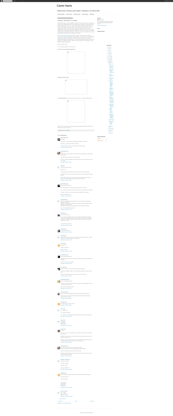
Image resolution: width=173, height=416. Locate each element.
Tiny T (62, 308)
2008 (109, 61)
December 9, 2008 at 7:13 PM (66, 325)
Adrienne (62, 235)
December (111, 62)
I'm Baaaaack (111, 65)
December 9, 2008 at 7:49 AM (66, 162)
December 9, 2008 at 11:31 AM (66, 239)
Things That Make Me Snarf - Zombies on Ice (111, 71)
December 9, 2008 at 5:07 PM (66, 305)
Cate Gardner (63, 254)
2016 (109, 48)
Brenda (62, 329)
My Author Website (61, 14)
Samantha (63, 302)
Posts (100, 138)
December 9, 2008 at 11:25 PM (66, 387)
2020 (109, 47)
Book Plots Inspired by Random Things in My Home (111, 116)
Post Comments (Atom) (67, 403)
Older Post (92, 401)
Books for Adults (85, 14)
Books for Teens (69, 14)
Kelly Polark (63, 199)
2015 (109, 50)
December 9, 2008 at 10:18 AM (66, 225)
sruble (62, 320)
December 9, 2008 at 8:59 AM (66, 196)
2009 (109, 59)
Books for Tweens (77, 14)
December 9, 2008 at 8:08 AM (66, 180)
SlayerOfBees (63, 183)
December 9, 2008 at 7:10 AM (66, 147)
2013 (109, 53)
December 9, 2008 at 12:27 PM (66, 263)
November (111, 126)
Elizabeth (62, 373)
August (110, 132)
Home (76, 401)
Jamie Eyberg (63, 151)
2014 (109, 51)
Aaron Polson (63, 137)
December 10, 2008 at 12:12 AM (66, 396)
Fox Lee (62, 243)
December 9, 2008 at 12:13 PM (66, 251)
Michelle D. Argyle (64, 359)
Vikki (62, 165)
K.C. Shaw (63, 267)
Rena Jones (63, 391)
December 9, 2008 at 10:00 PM (66, 369)
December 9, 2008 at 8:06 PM (66, 355)
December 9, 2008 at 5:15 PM (66, 316)
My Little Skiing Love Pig (111, 75)
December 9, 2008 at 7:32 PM (66, 342)
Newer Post (60, 401)
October (110, 128)
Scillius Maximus (64, 279)
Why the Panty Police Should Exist (111, 123)
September (111, 130)
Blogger (91, 412)
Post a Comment (62, 398)
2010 (109, 58)
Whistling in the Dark (111, 67)
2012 (109, 55)
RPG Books (92, 14)
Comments (101, 140)
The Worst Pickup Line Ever (111, 89)
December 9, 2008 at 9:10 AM (66, 209)
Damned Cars (111, 119)
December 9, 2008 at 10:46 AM (66, 232)
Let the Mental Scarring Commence (111, 101)
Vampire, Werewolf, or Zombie (111, 98)
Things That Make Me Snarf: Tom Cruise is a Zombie (111, 93)
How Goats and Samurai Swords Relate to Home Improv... (111, 83)
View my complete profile (102, 25)
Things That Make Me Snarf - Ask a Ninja (111, 106)
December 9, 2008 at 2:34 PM (66, 288)
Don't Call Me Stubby (111, 79)
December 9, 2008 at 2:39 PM (66, 298)
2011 (109, 56)
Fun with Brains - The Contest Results (111, 110)
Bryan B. (62, 213)
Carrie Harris (64, 5)
